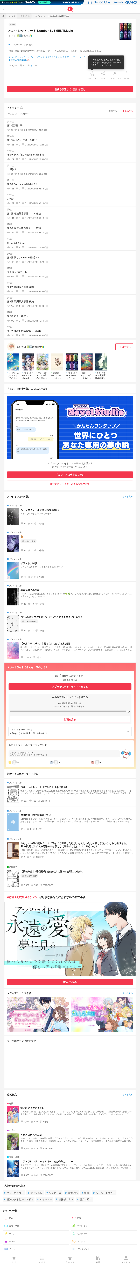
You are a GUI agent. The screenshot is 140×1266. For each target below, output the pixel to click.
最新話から (128, 110)
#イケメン (31, 897)
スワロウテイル (54, 57)
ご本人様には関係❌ (19, 59)
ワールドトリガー (104, 1192)
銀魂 (85, 1192)
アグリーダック (71, 57)
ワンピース (53, 1192)
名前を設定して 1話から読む (70, 89)
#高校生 (20, 897)
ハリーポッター (14, 1192)
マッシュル (35, 1192)
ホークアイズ (37, 57)
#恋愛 (10, 897)
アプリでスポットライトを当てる (70, 686)
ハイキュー (44, 1199)
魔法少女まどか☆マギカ (18, 1199)
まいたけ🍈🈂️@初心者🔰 (21, 35)
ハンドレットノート (19, 57)
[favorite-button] (92, 73)
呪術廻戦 (71, 1192)
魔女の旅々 (84, 1199)
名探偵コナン (64, 1199)
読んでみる (70, 982)
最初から (113, 110)
